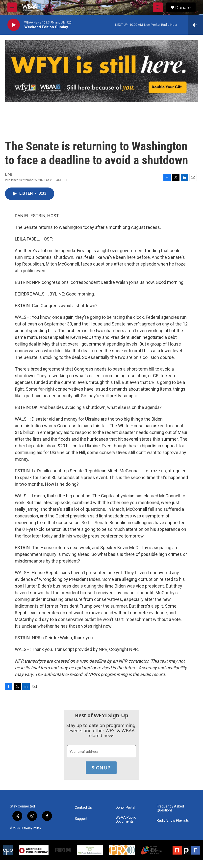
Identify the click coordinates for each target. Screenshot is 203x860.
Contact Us (83, 807)
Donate (183, 7)
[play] (14, 25)
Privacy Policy (31, 828)
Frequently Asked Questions (170, 808)
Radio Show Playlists (173, 820)
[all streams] (195, 25)
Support (81, 819)
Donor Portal (125, 807)
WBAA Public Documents (126, 819)
